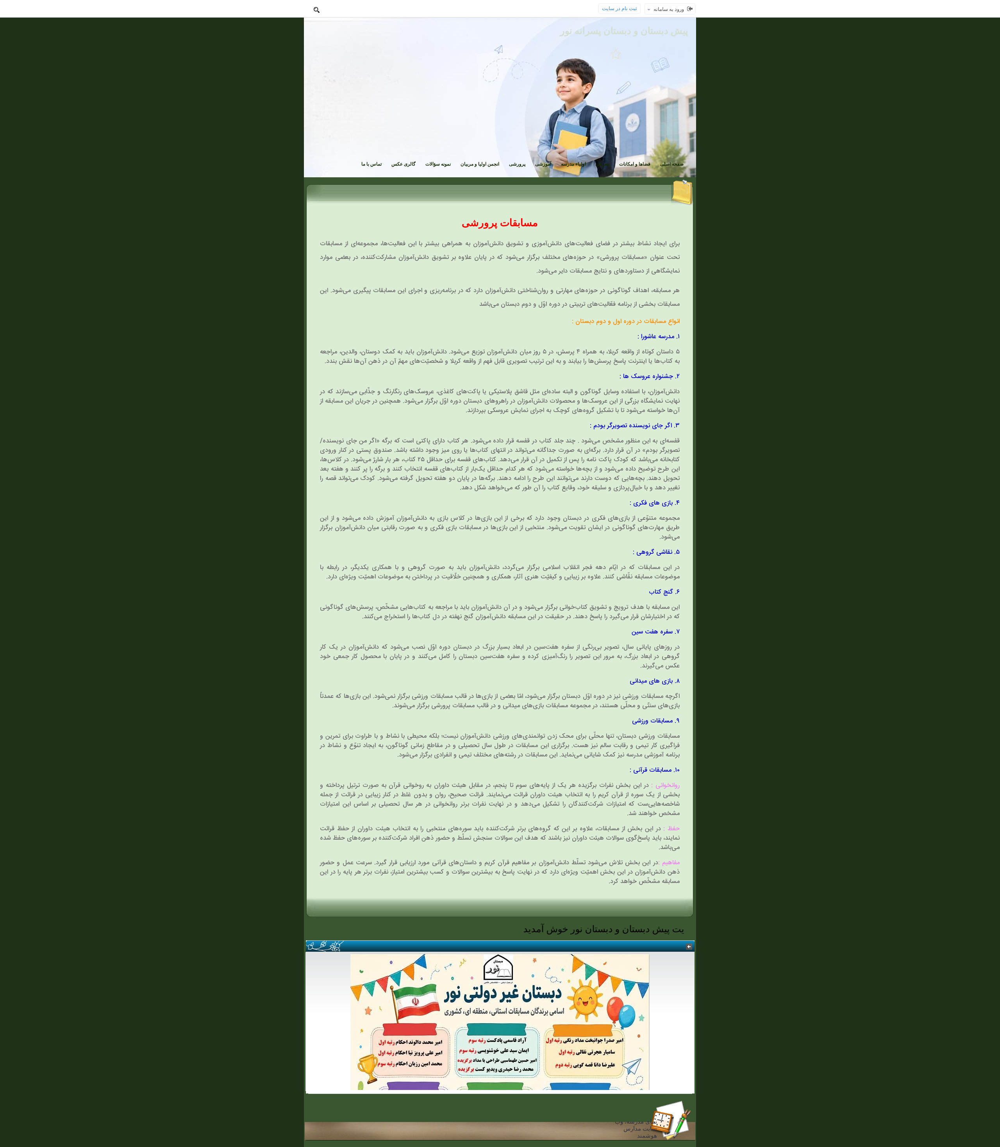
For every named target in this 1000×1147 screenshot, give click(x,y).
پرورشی (517, 164)
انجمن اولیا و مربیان (480, 164)
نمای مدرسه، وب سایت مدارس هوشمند (636, 1128)
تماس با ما (371, 164)
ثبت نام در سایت (619, 8)
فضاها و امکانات (634, 164)
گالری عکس (403, 164)
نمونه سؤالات (438, 164)
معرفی (602, 164)
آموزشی (543, 164)
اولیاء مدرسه (573, 164)
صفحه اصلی (672, 164)
